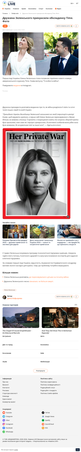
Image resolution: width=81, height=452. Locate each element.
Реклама (6, 390)
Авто (42, 336)
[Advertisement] (41, 97)
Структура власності (10, 393)
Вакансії (6, 385)
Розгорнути (40, 371)
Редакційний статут (47, 388)
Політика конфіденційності (50, 385)
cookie (16, 450)
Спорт (41, 9)
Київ (42, 353)
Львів (5, 362)
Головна (5, 13)
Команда (6, 396)
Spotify (47, 420)
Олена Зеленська (9, 290)
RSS (46, 428)
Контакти (6, 388)
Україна (7, 9)
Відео (59, 9)
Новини (16, 9)
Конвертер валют (9, 402)
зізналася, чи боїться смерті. (41, 281)
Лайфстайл (15, 13)
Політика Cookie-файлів (49, 393)
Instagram (9, 424)
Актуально (7, 336)
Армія (24, 9)
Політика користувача (48, 382)
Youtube (9, 413)
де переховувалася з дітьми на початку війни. (49, 277)
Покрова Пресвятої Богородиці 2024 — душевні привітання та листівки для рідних (15, 242)
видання (17, 85)
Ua (72, 3)
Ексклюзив (7, 353)
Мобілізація (45, 362)
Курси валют (7, 399)
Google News (49, 416)
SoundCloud (49, 424)
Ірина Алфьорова (14, 298)
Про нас (5, 382)
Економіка (32, 9)
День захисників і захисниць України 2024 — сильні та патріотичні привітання (41, 242)
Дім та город (7, 345)
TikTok (47, 413)
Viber (8, 420)
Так (78, 450)
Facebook (9, 428)
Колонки (49, 9)
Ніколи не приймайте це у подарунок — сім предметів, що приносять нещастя (68, 242)
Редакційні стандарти (48, 390)
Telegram (9, 416)
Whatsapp (9, 432)
